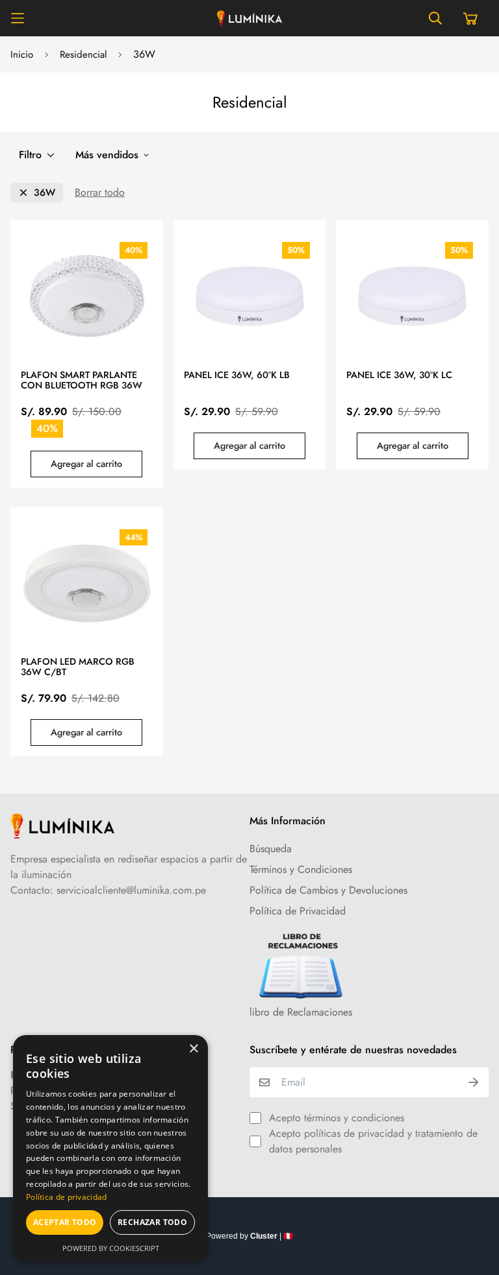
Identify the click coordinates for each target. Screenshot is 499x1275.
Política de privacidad (66, 1196)
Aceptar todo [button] (65, 1222)
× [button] (193, 1049)
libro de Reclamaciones (301, 1012)
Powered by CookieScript (110, 1248)
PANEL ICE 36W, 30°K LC (399, 375)
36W (44, 193)
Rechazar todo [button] (152, 1222)
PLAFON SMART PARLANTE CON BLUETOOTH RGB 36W (81, 381)
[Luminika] (249, 18)
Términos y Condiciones (301, 869)
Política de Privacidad (298, 910)
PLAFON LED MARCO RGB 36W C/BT (77, 667)
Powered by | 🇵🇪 (249, 1236)
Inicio (21, 54)
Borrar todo (100, 192)
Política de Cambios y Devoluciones (328, 890)
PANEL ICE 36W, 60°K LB (237, 375)
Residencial (83, 54)
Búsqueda (271, 848)
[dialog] (110, 1148)
